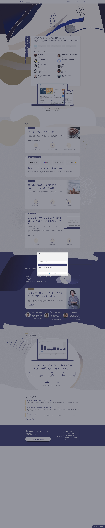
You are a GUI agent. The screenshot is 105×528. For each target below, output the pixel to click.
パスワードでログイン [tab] (60, 257)
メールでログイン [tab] (45, 257)
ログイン (52, 265)
